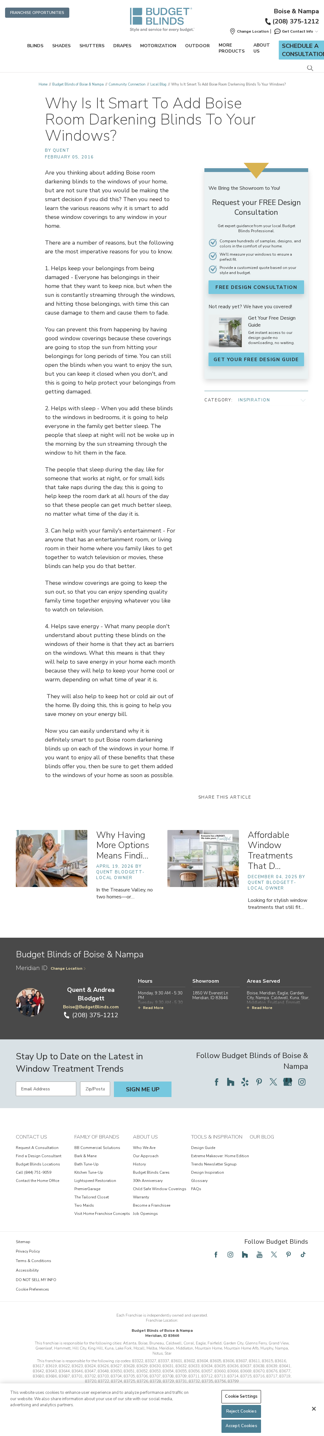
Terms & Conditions (33, 1260)
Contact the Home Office (37, 1180)
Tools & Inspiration (216, 1136)
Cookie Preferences (32, 1289)
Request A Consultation (37, 1147)
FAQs (196, 1188)
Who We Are (144, 1147)
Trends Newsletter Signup (214, 1164)
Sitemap (23, 1241)
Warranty (141, 1197)
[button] (249, 31)
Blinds (35, 46)
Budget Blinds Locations (38, 1164)
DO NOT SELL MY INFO (36, 1279)
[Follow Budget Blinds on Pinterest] (259, 1082)
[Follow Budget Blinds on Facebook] (216, 1082)
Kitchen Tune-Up (88, 1172)
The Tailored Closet (91, 1197)
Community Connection (127, 84)
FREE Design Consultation (256, 287)
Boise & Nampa (296, 11)
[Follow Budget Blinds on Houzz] (230, 1082)
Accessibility (27, 1270)
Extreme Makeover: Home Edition (220, 1155)
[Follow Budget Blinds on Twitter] (273, 1082)
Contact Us (31, 1136)
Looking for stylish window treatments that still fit (277, 904)
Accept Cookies (241, 1426)
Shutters (91, 46)
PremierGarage (87, 1188)
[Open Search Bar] (310, 68)
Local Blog (158, 84)
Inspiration (254, 400)
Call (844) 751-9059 (33, 1172)
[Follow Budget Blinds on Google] (287, 1082)
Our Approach (146, 1155)
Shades (61, 46)
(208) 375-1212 (295, 21)
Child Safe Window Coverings (159, 1188)
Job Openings (145, 1213)
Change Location (66, 968)
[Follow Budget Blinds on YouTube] (259, 1254)
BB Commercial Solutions (97, 1147)
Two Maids (84, 1205)
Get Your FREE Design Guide (256, 359)
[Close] (314, 1409)
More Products (232, 48)
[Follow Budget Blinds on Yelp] (245, 1082)
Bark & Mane (85, 1155)
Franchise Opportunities (37, 12)
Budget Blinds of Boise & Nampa (78, 84)
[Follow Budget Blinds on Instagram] (302, 1082)
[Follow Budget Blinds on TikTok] (303, 1254)
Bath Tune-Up (86, 1164)
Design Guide (203, 1147)
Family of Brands (96, 1136)
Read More (153, 1007)
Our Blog (262, 1136)
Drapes (122, 46)
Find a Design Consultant (38, 1155)
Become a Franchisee (151, 1205)
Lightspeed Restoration (95, 1180)
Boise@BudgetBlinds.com (91, 1007)
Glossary (199, 1180)
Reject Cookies (241, 1411)
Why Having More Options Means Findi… (122, 845)
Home (43, 84)
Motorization (158, 46)
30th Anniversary (148, 1180)
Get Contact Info (297, 31)
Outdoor (197, 46)
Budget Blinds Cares (151, 1172)
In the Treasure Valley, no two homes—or (124, 893)
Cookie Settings (241, 1396)
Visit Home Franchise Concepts (102, 1213)
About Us (261, 48)
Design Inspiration (207, 1172)
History (139, 1164)
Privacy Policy (28, 1251)
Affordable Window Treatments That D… (270, 850)
